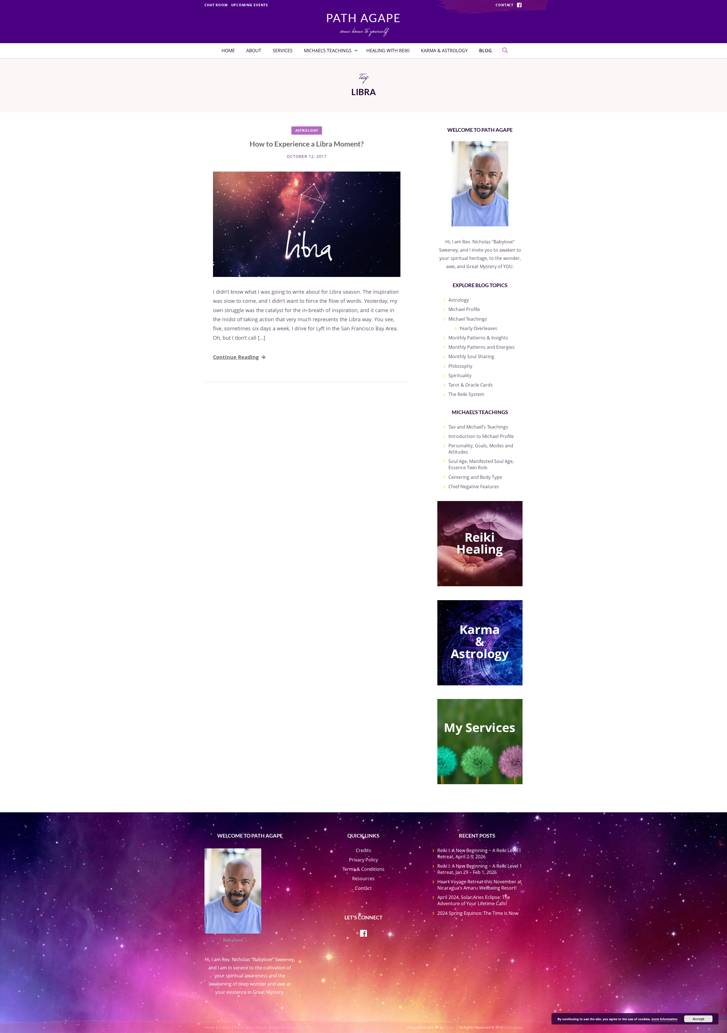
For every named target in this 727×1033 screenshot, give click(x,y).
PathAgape (513, 1027)
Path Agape (363, 18)
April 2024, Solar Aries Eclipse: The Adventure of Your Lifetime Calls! (473, 900)
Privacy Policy (363, 860)
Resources (363, 878)
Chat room (216, 5)
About (253, 50)
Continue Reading (236, 357)
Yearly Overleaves (478, 328)
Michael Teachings (467, 319)
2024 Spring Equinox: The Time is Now (477, 913)
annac (450, 1027)
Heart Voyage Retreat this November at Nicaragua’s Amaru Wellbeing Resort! (479, 884)
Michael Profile (464, 309)
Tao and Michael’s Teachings (478, 427)
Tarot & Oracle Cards (470, 385)
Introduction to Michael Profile (481, 436)
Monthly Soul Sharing (471, 356)
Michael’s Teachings (328, 50)
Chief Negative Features (473, 486)
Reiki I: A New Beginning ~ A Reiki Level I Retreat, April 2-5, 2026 (479, 853)
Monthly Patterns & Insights (478, 338)
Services (283, 50)
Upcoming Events (249, 5)
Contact (504, 5)
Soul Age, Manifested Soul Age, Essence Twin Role (481, 464)
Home (228, 50)
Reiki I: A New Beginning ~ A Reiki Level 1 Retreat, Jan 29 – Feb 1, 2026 (479, 869)
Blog (485, 50)
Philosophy (460, 366)
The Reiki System (466, 394)
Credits (363, 850)
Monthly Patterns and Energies (481, 347)
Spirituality (459, 375)
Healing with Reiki (388, 50)
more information (664, 1019)
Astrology (306, 130)
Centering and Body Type (475, 477)
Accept (698, 1018)
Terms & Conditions (363, 869)
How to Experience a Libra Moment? (307, 143)
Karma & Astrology (444, 50)
